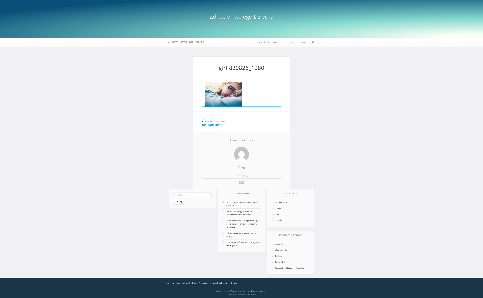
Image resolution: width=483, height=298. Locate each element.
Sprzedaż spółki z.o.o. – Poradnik (289, 268)
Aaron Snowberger (259, 291)
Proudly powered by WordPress (228, 291)
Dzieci (303, 42)
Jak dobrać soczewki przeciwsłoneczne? (214, 123)
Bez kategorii (281, 202)
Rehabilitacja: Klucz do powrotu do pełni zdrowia (241, 204)
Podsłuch (279, 256)
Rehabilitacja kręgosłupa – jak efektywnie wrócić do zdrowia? (239, 213)
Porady (291, 42)
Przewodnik (280, 262)
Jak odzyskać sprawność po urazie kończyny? (241, 235)
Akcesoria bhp (281, 250)
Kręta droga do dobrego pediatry (267, 42)
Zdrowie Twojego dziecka (241, 17)
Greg (241, 167)
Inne (277, 214)
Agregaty (279, 244)
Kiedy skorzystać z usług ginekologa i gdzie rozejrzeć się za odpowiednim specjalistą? (242, 224)
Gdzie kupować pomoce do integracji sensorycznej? (242, 244)
